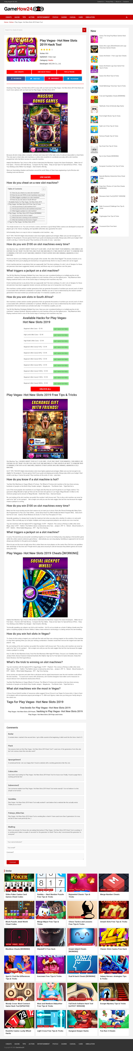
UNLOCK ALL (45, 389)
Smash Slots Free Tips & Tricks (113, 922)
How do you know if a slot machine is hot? (24, 206)
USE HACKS (45, 177)
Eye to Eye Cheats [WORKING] (108, 156)
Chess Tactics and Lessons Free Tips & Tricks (80, 923)
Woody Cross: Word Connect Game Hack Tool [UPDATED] (18, 1004)
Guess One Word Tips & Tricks (109, 76)
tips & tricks (69, 72)
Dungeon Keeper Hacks (79, 1031)
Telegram (74, 79)
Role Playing (48, 999)
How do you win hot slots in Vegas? (22, 215)
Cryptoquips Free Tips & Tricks (109, 216)
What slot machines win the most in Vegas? (24, 220)
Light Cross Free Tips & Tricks (50, 1031)
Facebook (17, 78)
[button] (43, 190)
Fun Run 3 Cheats (107, 1031)
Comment (13, 862)
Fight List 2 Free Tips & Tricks (108, 126)
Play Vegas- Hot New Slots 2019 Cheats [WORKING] (25, 213)
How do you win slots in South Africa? (24, 199)
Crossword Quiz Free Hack (108, 226)
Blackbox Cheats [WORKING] (18, 949)
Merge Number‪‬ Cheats (109, 894)
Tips (24, 17)
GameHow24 (20, 1047)
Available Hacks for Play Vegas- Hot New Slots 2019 (25, 202)
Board (46, 889)
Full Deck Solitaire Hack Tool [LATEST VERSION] (81, 1004)
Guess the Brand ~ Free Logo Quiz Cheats (112, 56)
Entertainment (43, 17)
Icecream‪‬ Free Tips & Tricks (49, 976)
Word (20, 999)
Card (81, 17)
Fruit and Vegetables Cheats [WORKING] (112, 96)
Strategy (84, 1026)
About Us (118, 1)
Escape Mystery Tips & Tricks (113, 1003)
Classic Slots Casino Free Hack (113, 949)
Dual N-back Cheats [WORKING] (82, 976)
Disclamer (126, 1)
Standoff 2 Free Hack (46, 949)
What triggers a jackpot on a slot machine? (25, 197)
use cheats (19, 72)
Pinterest (55, 78)
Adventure (110, 1026)
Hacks (17, 17)
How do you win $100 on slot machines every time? (28, 195)
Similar (9, 871)
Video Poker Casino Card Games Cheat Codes (16, 895)
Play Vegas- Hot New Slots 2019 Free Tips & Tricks (25, 204)
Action (31, 17)
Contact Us (100, 1)
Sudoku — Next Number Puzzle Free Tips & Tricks (50, 895)
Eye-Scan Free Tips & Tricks (108, 146)
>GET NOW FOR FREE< (61, 329)
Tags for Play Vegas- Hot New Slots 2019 (22, 222)
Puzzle (55, 17)
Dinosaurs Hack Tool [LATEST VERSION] (112, 196)
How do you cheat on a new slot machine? (25, 193)
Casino (64, 17)
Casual (73, 17)
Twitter (36, 79)
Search (84, 30)
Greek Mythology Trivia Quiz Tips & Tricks (112, 86)
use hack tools (44, 72)
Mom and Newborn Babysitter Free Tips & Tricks (49, 1004)
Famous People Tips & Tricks (108, 136)
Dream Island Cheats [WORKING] (77, 950)
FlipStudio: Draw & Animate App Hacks (111, 106)
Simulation (90, 17)
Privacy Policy (109, 1)
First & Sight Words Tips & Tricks (109, 116)
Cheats (9, 17)
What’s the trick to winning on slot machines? (25, 217)
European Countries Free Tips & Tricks (111, 166)
